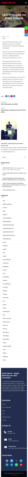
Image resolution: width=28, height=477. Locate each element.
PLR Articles (6, 297)
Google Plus (6, 263)
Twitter (4, 342)
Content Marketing (7, 218)
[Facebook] (6, 96)
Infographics (6, 266)
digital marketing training (8, 235)
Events (4, 242)
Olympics (5, 290)
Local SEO (5, 287)
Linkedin (5, 280)
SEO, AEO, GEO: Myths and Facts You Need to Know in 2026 (14, 174)
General (4, 249)
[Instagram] (16, 460)
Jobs (4, 273)
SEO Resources (6, 322)
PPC (4, 301)
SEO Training (6, 332)
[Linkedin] (21, 460)
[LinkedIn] (14, 96)
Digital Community (7, 417)
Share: (2, 96)
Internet (4, 270)
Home (4, 404)
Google (4, 256)
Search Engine (6, 311)
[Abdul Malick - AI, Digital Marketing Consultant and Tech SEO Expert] (8, 2)
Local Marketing (6, 283)
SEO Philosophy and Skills (9, 104)
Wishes (4, 353)
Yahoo (4, 360)
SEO (4, 315)
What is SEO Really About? (9, 190)
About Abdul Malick (7, 407)
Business (5, 214)
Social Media (6, 339)
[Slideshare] (11, 464)
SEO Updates (6, 335)
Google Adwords (7, 259)
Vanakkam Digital (7, 346)
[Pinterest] (11, 96)
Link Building (6, 277)
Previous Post (3, 102)
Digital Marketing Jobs (8, 228)
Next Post (3, 108)
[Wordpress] (7, 464)
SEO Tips (5, 328)
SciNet (4, 308)
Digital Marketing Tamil (8, 232)
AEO (4, 200)
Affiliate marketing (7, 204)
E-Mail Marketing (7, 238)
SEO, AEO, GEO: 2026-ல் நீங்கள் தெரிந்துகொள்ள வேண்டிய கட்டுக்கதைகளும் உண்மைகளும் (13, 168)
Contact (4, 420)
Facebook (5, 245)
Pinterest (5, 294)
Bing (4, 211)
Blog (4, 410)
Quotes (4, 304)
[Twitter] (9, 96)
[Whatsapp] (16, 464)
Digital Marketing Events (8, 225)
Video (4, 349)
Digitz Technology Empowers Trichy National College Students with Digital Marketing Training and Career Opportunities (14, 185)
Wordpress (5, 356)
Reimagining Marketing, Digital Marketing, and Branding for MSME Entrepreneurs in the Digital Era (13, 179)
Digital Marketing (7, 221)
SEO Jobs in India (7, 318)
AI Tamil (5, 207)
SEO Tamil (5, 325)
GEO (4, 252)
